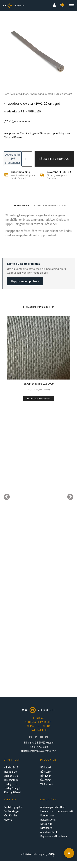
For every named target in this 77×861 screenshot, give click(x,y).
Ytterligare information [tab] (50, 205)
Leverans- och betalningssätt (56, 811)
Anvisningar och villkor (52, 807)
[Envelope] (46, 737)
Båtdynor (45, 775)
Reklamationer (48, 819)
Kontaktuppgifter (13, 807)
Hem (6, 94)
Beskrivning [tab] (21, 205)
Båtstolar (45, 771)
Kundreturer (47, 815)
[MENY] (69, 853)
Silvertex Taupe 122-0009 (39, 383)
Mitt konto (46, 828)
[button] (71, 5)
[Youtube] (41, 737)
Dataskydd (46, 823)
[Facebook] (30, 737)
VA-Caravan (46, 784)
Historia (8, 819)
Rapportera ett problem (25, 281)
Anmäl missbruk (48, 832)
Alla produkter (19, 94)
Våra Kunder (10, 815)
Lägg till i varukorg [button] (38, 398)
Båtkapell (45, 767)
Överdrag (45, 780)
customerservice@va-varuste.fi (38, 751)
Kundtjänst (49, 799)
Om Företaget (11, 811)
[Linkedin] (35, 737)
